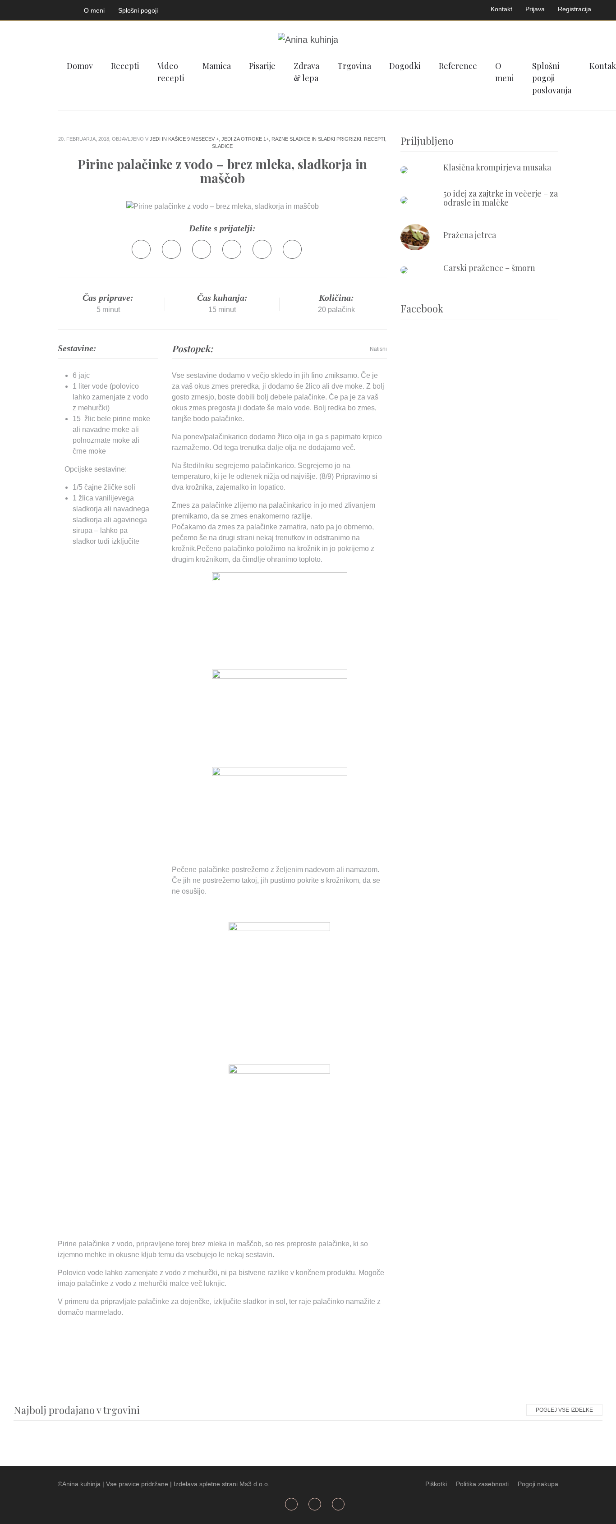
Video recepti (170, 71)
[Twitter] (171, 249)
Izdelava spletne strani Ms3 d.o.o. (222, 1483)
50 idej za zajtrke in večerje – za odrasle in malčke (500, 198)
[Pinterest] (231, 249)
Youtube (39, 9)
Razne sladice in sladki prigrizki (316, 139)
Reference (458, 65)
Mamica (216, 65)
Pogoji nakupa (538, 1483)
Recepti (125, 65)
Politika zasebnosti (482, 1483)
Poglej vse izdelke (564, 1410)
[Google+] (201, 249)
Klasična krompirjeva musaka (497, 167)
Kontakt (501, 9)
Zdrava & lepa (306, 71)
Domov (80, 65)
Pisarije (262, 65)
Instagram (60, 9)
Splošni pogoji (138, 10)
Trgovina (354, 65)
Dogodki (405, 65)
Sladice (222, 146)
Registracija (574, 9)
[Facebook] (141, 249)
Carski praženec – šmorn (489, 267)
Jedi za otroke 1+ (245, 139)
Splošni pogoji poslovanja (551, 78)
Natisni (378, 349)
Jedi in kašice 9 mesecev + (184, 139)
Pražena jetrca (469, 235)
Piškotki (436, 1483)
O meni (94, 10)
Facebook (18, 9)
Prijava (535, 9)
